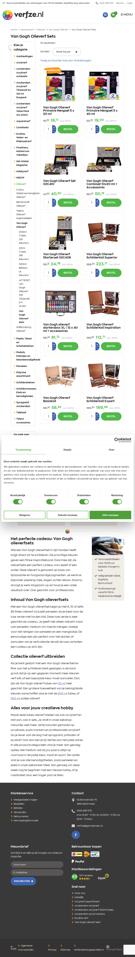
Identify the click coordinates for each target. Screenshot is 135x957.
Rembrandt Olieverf (22, 204)
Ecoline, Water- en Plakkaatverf (23, 138)
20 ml (62, 683)
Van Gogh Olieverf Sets (24, 317)
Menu (128, 14)
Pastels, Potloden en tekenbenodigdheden (25, 356)
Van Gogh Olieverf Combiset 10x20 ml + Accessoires (101, 184)
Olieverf (25, 184)
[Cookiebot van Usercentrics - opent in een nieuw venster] (116, 440)
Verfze (22, 15)
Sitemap (65, 950)
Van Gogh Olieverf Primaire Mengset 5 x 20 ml (58, 111)
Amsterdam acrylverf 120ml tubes (94, 910)
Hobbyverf (22, 171)
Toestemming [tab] (23, 449)
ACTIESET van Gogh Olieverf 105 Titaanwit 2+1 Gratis (24, 293)
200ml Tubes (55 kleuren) (24, 237)
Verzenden (20, 812)
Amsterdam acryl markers (90, 914)
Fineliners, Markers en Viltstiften (22, 151)
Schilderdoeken (25, 382)
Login (129, 3)
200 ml (62, 693)
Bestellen (19, 804)
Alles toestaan (110, 514)
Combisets (22, 127)
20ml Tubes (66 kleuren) (24, 253)
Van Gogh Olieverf (24, 225)
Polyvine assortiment (23, 374)
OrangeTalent (114, 949)
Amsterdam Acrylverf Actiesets (23, 73)
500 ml (15, 698)
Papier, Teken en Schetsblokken (25, 342)
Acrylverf (21, 63)
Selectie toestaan (67, 514)
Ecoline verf (81, 918)
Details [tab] (68, 449)
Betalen (18, 808)
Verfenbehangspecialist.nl (89, 950)
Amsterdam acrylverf (87, 906)
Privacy (52, 950)
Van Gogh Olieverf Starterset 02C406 (57, 256)
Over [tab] (111, 449)
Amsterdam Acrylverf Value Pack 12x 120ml (23, 109)
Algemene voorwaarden (26, 948)
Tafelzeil (21, 412)
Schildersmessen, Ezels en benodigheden (25, 392)
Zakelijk (79, 897)
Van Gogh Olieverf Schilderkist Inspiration (103, 326)
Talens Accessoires (23, 421)
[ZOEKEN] (105, 14)
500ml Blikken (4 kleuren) (24, 269)
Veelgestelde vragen (25, 800)
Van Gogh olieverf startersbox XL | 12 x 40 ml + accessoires (60, 328)
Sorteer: (45, 52)
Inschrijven (22, 881)
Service (120, 3)
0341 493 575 (106, 3)
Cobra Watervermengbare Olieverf (24, 193)
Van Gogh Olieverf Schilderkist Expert (100, 399)
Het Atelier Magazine (22, 163)
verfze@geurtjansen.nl (90, 826)
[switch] (51, 501)
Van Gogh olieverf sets (87, 922)
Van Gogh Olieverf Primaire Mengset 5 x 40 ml (102, 111)
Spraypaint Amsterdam (23, 404)
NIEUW (20, 178)
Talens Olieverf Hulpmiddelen (24, 215)
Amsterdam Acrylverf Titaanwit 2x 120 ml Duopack (23, 90)
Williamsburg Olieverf (23, 329)
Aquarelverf (23, 121)
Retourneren (21, 816)
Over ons (80, 893)
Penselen (21, 366)
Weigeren (24, 514)
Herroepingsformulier (26, 821)
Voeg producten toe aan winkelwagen (65, 60)
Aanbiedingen (24, 56)
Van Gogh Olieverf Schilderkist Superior (101, 256)
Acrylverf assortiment (87, 902)
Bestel (68, 129)
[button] (76, 835)
